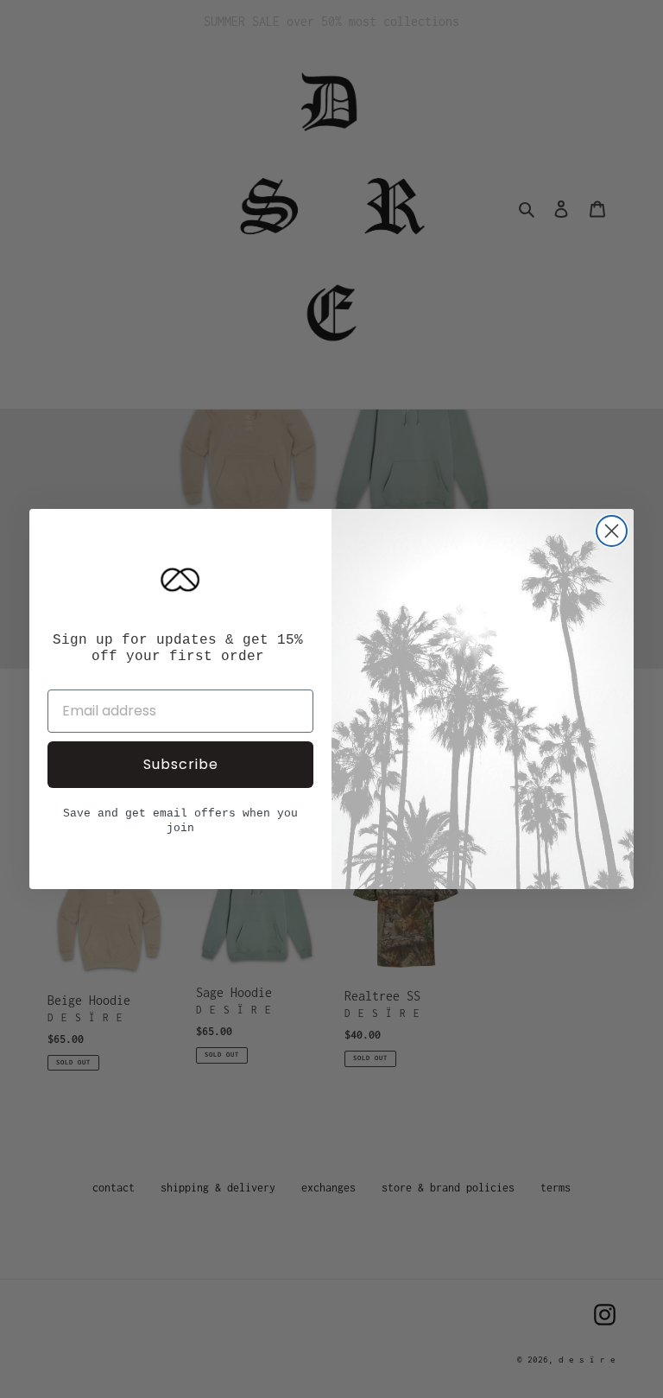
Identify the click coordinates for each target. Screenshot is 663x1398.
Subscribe (180, 764)
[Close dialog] (612, 531)
